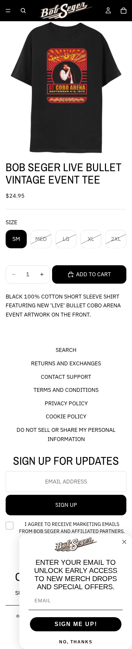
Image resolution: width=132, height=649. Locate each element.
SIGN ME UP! (76, 624)
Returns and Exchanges (66, 363)
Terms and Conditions (66, 390)
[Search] (23, 10)
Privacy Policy (66, 403)
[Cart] (123, 10)
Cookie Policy (66, 416)
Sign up (66, 505)
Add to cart (93, 274)
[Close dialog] (124, 542)
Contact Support (66, 376)
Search (66, 350)
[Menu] (8, 10)
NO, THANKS (76, 641)
